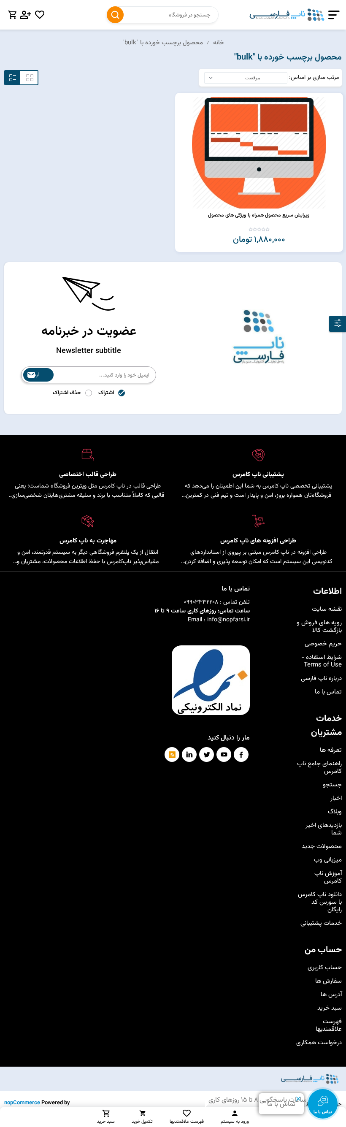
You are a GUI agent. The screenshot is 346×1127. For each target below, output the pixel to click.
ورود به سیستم (235, 1121)
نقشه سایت (327, 609)
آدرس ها (331, 995)
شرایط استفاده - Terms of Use (321, 661)
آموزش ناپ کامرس (328, 877)
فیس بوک (241, 754)
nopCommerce (22, 1103)
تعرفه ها (331, 750)
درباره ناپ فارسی (321, 678)
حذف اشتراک (67, 393)
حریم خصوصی (323, 644)
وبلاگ (335, 812)
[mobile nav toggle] (332, 15)
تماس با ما (328, 692)
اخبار (336, 798)
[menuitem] (319, 609)
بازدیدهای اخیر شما (323, 829)
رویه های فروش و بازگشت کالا (319, 626)
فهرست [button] (12, 77)
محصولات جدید (322, 846)
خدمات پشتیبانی (321, 923)
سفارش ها (328, 981)
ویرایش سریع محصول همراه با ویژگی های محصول (259, 215)
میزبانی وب (328, 860)
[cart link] (12, 15)
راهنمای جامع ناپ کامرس (319, 767)
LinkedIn (189, 754)
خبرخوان (172, 754)
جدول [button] (30, 77)
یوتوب (223, 754)
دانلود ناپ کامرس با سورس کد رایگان (320, 902)
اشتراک (106, 393)
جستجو (115, 14)
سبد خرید (329, 1008)
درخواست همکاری (319, 1043)
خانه (218, 43)
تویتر (206, 754)
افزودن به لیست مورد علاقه (182, 113)
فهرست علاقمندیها (329, 1025)
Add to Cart (182, 100)
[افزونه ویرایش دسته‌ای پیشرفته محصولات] (259, 153)
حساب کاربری (325, 968)
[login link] (25, 15)
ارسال (33, 375)
